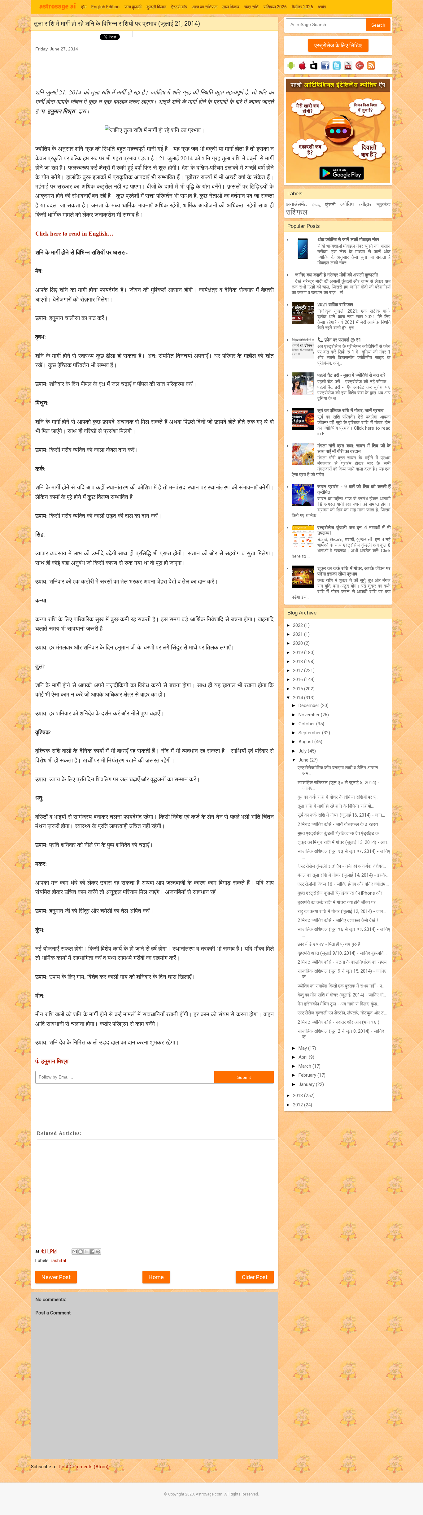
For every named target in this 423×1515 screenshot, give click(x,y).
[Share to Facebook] (92, 1251)
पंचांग (322, 6)
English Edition (105, 6)
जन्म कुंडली (133, 6)
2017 (298, 670)
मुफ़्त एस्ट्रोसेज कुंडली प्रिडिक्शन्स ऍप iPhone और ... (342, 893)
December (310, 705)
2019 (298, 652)
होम (83, 6)
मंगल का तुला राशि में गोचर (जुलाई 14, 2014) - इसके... (343, 875)
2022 (298, 625)
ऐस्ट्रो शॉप (179, 6)
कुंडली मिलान (156, 6)
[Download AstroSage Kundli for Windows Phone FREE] (314, 69)
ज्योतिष (347, 204)
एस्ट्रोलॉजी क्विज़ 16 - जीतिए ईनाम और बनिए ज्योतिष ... (343, 884)
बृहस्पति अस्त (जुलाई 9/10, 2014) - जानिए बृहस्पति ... (342, 953)
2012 (298, 1105)
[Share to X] (86, 1251)
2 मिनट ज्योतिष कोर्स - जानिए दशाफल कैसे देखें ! (338, 920)
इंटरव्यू (316, 205)
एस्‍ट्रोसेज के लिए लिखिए (338, 45)
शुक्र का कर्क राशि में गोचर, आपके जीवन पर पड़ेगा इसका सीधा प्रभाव (353, 571)
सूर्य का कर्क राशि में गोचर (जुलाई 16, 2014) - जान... (341, 815)
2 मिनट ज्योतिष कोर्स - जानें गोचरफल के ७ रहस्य (338, 824)
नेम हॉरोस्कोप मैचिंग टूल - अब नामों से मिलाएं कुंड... (339, 1004)
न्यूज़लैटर (383, 204)
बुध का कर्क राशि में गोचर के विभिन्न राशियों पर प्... (338, 797)
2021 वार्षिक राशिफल (335, 304)
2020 (298, 643)
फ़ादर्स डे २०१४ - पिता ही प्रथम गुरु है (329, 944)
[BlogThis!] (80, 1251)
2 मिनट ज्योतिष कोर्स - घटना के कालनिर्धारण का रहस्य (342, 962)
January (307, 1084)
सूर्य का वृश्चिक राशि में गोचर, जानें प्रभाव (350, 410)
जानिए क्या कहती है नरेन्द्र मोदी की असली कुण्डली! (336, 275)
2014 (298, 698)
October (307, 724)
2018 (298, 661)
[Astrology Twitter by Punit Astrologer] (337, 69)
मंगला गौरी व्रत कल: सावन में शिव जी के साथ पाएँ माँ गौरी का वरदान (353, 448)
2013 (298, 1095)
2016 (298, 679)
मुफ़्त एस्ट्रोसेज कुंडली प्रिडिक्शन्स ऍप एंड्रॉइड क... (340, 833)
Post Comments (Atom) (83, 1466)
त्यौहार (365, 204)
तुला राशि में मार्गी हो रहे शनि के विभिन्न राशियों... (336, 806)
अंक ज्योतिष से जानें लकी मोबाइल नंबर (348, 239)
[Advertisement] (148, 67)
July (303, 751)
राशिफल (296, 212)
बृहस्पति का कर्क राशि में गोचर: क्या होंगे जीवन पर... (338, 902)
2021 (298, 634)
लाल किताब (230, 6)
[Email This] (75, 1251)
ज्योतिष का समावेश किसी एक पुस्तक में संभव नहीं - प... (341, 986)
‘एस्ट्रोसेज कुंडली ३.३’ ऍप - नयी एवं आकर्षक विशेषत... (342, 866)
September (310, 733)
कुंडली (330, 204)
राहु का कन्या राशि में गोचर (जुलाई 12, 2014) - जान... (342, 911)
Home (156, 1277)
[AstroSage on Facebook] (325, 69)
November (310, 715)
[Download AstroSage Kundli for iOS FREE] (302, 69)
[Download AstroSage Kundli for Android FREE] (291, 69)
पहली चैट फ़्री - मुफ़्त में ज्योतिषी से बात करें (351, 375)
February (308, 1075)
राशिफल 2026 (275, 6)
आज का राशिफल (204, 6)
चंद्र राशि (251, 6)
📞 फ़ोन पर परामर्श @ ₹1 (339, 340)
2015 (298, 689)
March (305, 1066)
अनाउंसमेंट (296, 204)
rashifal (58, 1260)
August (306, 741)
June (304, 760)
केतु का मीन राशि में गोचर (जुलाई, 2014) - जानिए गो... (342, 995)
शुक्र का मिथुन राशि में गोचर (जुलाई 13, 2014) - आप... (344, 842)
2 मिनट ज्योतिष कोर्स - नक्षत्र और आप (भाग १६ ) (338, 1022)
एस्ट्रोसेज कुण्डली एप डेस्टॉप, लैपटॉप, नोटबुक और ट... (342, 1013)
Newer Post (56, 1277)
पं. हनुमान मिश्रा (51, 1061)
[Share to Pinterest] (98, 1251)
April (304, 1057)
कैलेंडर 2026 (302, 6)
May (303, 1048)
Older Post (255, 1277)
